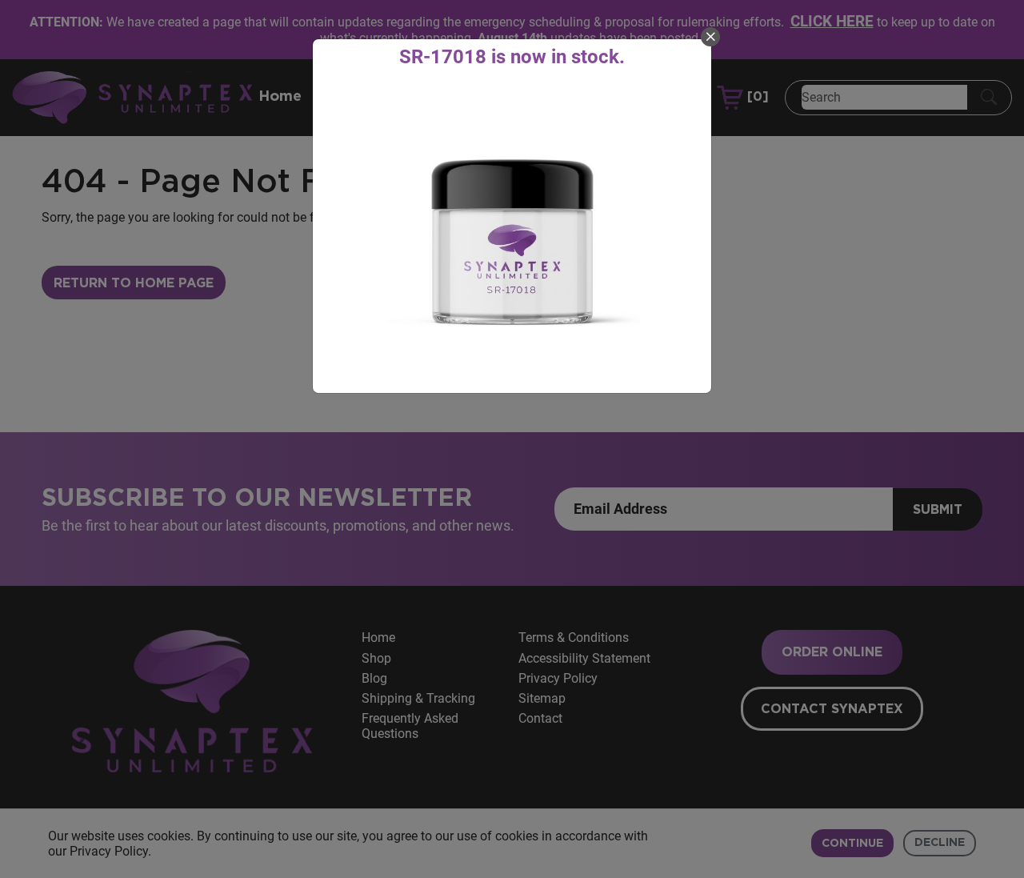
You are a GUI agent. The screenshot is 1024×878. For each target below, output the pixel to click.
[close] (710, 36)
